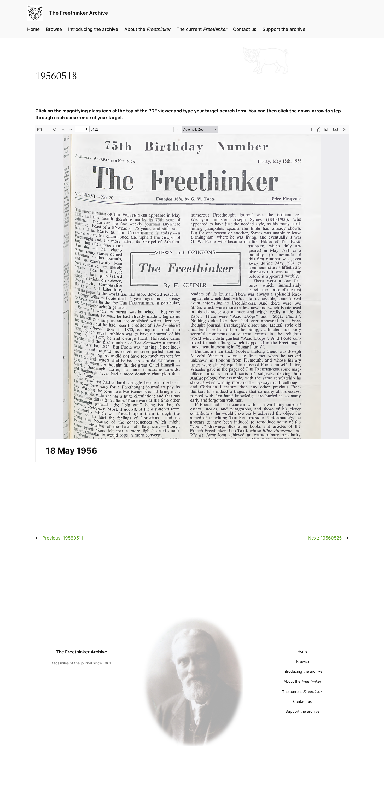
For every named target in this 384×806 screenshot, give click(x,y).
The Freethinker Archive (78, 13)
